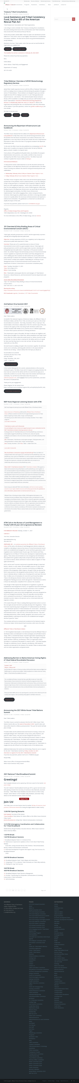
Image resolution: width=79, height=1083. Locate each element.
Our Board (32, 1023)
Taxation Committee (34, 1044)
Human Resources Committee (37, 990)
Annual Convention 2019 (35, 910)
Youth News (57, 1006)
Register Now (9, 699)
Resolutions (32, 1038)
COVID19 (56, 910)
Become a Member (35, 1)
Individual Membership (35, 994)
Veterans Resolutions (60, 1004)
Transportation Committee (36, 1054)
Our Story (31, 1029)
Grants (56, 938)
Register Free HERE (11, 364)
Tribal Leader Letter (19, 49)
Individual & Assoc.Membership (68, 1)
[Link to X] (6, 14)
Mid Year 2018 (33, 1073)
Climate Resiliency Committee (37, 956)
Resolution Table (33, 1036)
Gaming (56, 937)
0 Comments (15, 14)
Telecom (56, 986)
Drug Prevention (58, 915)
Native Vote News (59, 965)
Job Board (31, 998)
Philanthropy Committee (35, 1033)
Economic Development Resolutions (63, 919)
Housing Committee (34, 988)
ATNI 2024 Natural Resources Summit (39, 915)
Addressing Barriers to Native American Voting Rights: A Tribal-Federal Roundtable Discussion (25, 659)
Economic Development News (62, 917)
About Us (31, 908)
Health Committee (34, 981)
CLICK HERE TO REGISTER (13, 391)
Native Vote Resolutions (60, 967)
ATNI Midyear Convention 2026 (37, 940)
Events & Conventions (35, 975)
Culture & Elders (58, 912)
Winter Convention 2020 (35, 1065)
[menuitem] (26, 1)
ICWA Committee (33, 992)
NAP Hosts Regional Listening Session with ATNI (23, 402)
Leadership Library (34, 1006)
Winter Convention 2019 (35, 1063)
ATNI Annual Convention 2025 (37, 925)
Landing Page (32, 1002)
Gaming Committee (34, 979)
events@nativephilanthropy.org (27, 490)
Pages (30, 1031)
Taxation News (58, 981)
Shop (30, 1040)
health (55, 940)
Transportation (58, 990)
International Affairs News (61, 954)
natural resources (59, 969)
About (30, 906)
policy (55, 975)
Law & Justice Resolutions (61, 960)
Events (56, 931)
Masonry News (33, 1010)
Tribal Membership (56, 1)
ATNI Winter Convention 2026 (37, 942)
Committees (32, 960)
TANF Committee (33, 1042)
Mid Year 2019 (33, 1013)
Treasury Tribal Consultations (15, 12)
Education (56, 921)
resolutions (57, 979)
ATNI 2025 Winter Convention (37, 923)
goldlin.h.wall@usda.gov (37, 106)
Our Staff (31, 1027)
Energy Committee (34, 973)
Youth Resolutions (59, 1008)
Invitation (25, 115)
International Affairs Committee (37, 996)
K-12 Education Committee (36, 1000)
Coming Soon (32, 958)
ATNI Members (33, 935)
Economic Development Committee (38, 971)
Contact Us (32, 965)
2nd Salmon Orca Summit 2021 (16, 304)
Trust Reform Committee (36, 1058)
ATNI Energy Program (35, 933)
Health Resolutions (59, 944)
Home (30, 985)
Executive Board (58, 933)
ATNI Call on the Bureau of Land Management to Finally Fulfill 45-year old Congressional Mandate (23, 524)
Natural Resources (34, 1017)
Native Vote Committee (35, 1015)
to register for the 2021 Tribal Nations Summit (23, 753)
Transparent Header (34, 1052)
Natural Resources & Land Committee (39, 1019)
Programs (31, 1035)
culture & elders (58, 914)
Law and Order (58, 962)
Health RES (57, 942)
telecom (56, 985)
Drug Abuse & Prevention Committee (39, 969)
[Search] (7, 9)
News (21, 14)
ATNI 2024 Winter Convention (37, 917)
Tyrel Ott (27, 14)
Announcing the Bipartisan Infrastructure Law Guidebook (22, 127)
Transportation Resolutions (61, 994)
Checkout (31, 954)
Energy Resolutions (59, 929)
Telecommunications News (61, 988)
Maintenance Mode (34, 1008)
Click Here (7, 753)
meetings (56, 963)
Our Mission (32, 1025)
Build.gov (28, 159)
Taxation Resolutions (59, 983)
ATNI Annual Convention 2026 (37, 927)
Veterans (56, 998)
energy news (57, 927)
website (38, 215)
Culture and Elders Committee (37, 967)
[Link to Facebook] (4, 14)
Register (8, 49)
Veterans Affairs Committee (36, 1059)
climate (56, 906)
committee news (58, 908)
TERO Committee (33, 1050)
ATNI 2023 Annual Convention (37, 904)
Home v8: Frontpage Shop (36, 986)
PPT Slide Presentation (32, 293)
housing (56, 946)
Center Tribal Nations (34, 950)
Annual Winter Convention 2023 (37, 1071)
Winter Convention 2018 (35, 1061)
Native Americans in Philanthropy (12, 412)
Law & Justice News (59, 958)
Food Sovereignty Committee (37, 977)
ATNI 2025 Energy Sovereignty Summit (39, 919)
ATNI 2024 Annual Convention (37, 912)
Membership (26, 1)
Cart (30, 944)
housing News (58, 948)
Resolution (21, 293)
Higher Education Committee (36, 983)
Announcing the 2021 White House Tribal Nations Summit (23, 711)
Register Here (39, 173)
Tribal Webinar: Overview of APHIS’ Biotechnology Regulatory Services (23, 82)
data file (41, 146)
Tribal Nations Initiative (31, 467)
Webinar (16, 115)
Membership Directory (45, 1)
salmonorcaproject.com (10, 377)
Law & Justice (57, 956)
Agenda (15, 293)
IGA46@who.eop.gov (34, 203)
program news (58, 977)
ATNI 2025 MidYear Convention (37, 921)
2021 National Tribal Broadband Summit (19, 774)
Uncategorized (58, 996)
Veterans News (58, 1002)
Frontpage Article (58, 935)
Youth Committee (33, 1067)
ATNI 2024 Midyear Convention (37, 914)
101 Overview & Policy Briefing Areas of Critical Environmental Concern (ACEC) (22, 227)
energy (56, 925)
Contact (31, 962)
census (56, 904)
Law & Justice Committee (35, 1004)
